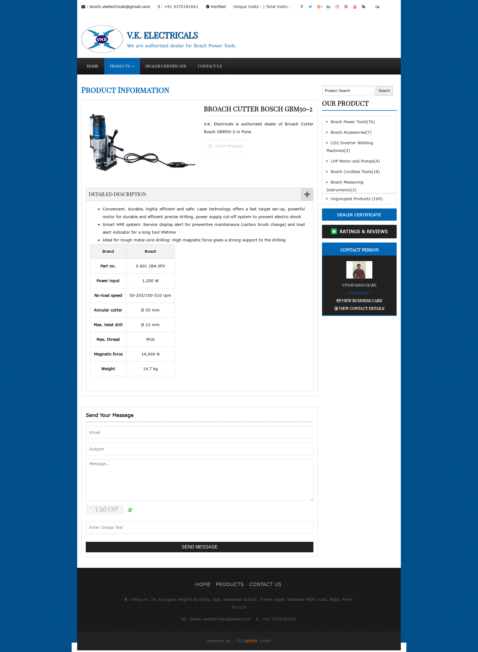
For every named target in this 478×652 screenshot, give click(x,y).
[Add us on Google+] (319, 6)
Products (120, 66)
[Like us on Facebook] (302, 6)
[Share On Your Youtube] (355, 6)
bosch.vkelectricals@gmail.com (120, 6)
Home (92, 66)
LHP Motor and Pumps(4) (355, 161)
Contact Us (210, 66)
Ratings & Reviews (364, 231)
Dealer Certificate (166, 66)
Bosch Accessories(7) (351, 132)
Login (265, 640)
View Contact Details (361, 308)
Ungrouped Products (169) (357, 198)
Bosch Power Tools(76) (353, 121)
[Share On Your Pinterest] (346, 6)
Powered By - (232, 640)
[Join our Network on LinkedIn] (328, 6)
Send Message (228, 145)
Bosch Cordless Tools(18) (355, 171)
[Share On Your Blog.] (364, 6)
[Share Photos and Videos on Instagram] (337, 6)
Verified (217, 6)
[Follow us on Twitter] (311, 6)
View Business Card (361, 300)
